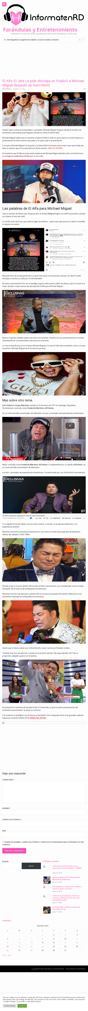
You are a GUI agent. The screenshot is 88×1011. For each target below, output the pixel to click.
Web (4, 831)
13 (19, 942)
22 (43, 946)
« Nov (4, 955)
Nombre (6, 808)
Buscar (5, 861)
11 (77, 939)
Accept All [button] (22, 1006)
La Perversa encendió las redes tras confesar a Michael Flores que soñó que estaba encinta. (44, 40)
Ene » (10, 955)
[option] (45, 40)
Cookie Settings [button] (9, 1006)
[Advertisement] (44, 59)
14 (31, 942)
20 (19, 946)
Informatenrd (6, 89)
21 (31, 946)
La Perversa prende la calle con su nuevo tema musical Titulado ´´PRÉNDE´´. (67, 868)
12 (7, 942)
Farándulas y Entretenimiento (40, 30)
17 (65, 942)
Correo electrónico (12, 819)
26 (7, 950)
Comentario (8, 780)
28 (31, 950)
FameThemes (81, 969)
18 (77, 942)
